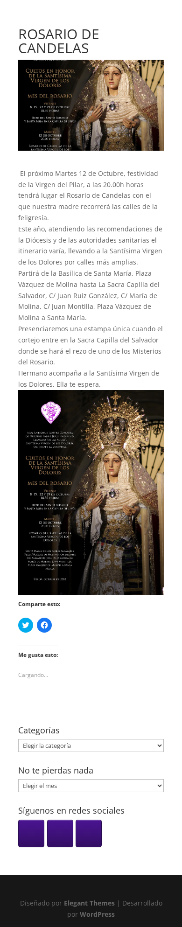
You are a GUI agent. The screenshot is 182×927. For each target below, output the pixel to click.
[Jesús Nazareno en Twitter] (89, 833)
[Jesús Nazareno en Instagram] (31, 833)
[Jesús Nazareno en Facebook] (60, 833)
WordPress (97, 914)
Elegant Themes (89, 903)
